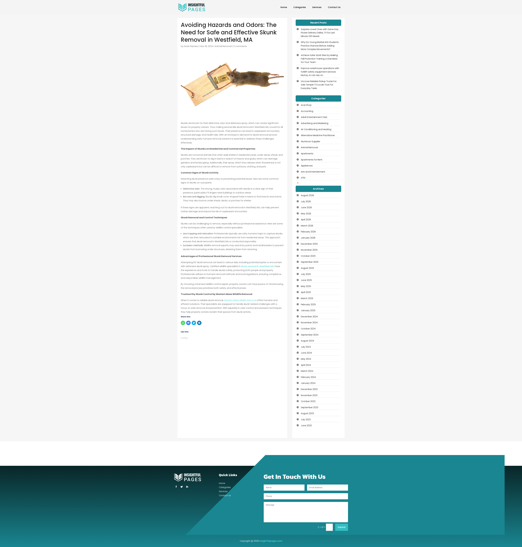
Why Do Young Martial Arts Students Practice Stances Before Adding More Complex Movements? (320, 46)
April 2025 (306, 292)
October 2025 (308, 256)
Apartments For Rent (311, 159)
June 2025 (306, 280)
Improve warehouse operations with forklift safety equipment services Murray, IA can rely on (320, 72)
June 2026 (306, 207)
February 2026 (308, 231)
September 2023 (309, 407)
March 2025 (307, 298)
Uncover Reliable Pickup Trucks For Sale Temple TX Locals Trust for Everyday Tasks (319, 85)
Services (316, 7)
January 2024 (308, 383)
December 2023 (309, 389)
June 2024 (306, 352)
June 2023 (306, 425)
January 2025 (308, 310)
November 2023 (309, 395)
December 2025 (309, 243)
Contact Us (334, 7)
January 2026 (308, 237)
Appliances (307, 165)
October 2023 (308, 401)
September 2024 (309, 334)
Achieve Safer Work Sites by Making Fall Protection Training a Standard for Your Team (319, 59)
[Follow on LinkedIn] (187, 487)
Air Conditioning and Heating (316, 129)
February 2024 (308, 377)
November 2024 (309, 322)
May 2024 (306, 359)
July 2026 (306, 201)
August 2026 (307, 195)
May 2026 (306, 213)
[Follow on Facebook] (176, 487)
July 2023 (306, 419)
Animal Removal (223, 46)
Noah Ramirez (191, 46)
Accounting (307, 111)
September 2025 (309, 262)
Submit (342, 527)
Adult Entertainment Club (314, 117)
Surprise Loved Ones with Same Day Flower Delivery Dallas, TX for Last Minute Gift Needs (319, 33)
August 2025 (307, 268)
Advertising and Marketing (314, 123)
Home (283, 7)
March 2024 (307, 371)
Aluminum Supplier (310, 141)
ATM (303, 177)
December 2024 (309, 316)
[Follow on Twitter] (181, 487)
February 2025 (308, 304)
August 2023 (307, 413)
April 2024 (306, 365)
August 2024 (307, 340)
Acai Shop (306, 105)
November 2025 (309, 249)
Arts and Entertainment (313, 171)
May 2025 (306, 286)
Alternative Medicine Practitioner (318, 135)
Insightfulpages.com (270, 541)
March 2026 (307, 225)
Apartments (307, 153)
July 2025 (306, 274)
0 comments (240, 46)
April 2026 (306, 219)
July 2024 (306, 346)
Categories (299, 7)
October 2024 (308, 328)
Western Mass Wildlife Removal (240, 300)
